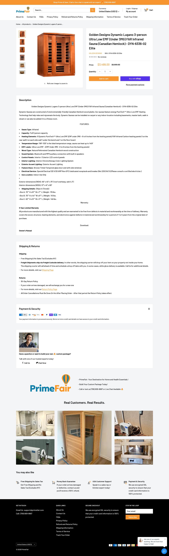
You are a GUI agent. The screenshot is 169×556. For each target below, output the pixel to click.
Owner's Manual (25, 230)
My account (131, 11)
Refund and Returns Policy (72, 17)
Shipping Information (94, 17)
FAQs (41, 17)
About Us (19, 17)
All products (26, 24)
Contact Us (31, 17)
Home (18, 24)
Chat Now (42, 363)
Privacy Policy (52, 17)
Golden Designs (95, 53)
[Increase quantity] (110, 71)
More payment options (135, 84)
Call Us (27, 363)
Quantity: (92, 71)
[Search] (92, 10)
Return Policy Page (49, 289)
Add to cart (103, 78)
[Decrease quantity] (100, 71)
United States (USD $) (24, 544)
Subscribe (133, 517)
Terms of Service (113, 17)
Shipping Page (47, 270)
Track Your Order (131, 17)
